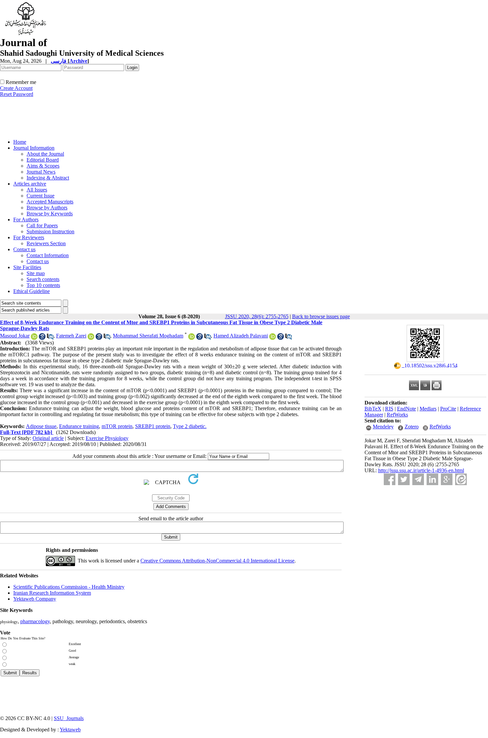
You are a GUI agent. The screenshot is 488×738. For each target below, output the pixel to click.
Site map (36, 273)
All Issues (37, 189)
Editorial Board (43, 160)
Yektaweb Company (34, 599)
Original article (48, 438)
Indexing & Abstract (48, 178)
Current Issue (40, 195)
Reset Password (16, 94)
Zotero (412, 426)
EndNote (406, 408)
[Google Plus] (446, 479)
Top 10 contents (43, 285)
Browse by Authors (47, 207)
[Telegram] (418, 479)
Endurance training (79, 426)
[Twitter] (404, 479)
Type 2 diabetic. (189, 426)
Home (19, 142)
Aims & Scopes (43, 166)
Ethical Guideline (31, 291)
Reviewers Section (46, 243)
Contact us (24, 249)
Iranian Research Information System (52, 593)
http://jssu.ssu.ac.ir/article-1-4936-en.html (421, 470)
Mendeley (383, 426)
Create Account (16, 88)
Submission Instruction (50, 231)
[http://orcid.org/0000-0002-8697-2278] (191, 338)
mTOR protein (117, 426)
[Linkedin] (432, 479)
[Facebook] (389, 479)
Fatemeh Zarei (71, 335)
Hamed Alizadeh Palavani (240, 335)
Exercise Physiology (107, 438)
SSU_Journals (69, 718)
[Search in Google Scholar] (42, 338)
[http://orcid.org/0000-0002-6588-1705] (91, 338)
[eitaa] (461, 479)
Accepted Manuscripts (50, 201)
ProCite (448, 408)
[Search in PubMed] (50, 338)
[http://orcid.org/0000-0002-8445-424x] (34, 338)
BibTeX (373, 408)
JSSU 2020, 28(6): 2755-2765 (256, 316)
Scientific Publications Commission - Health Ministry (68, 587)
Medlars (428, 408)
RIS (389, 408)
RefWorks (397, 414)
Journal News (41, 172)
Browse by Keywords (50, 213)
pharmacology (35, 621)
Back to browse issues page (321, 316)
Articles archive (29, 183)
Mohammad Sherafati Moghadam (148, 335)
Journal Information (33, 148)
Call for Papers (42, 225)
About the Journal (45, 154)
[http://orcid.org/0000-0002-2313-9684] (272, 338)
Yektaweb (70, 729)
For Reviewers (28, 237)
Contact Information (48, 255)
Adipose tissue (41, 426)
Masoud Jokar (15, 335)
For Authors (26, 219)
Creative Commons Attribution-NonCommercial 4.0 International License (217, 560)
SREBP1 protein (152, 426)
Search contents (43, 279)
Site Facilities (27, 267)
